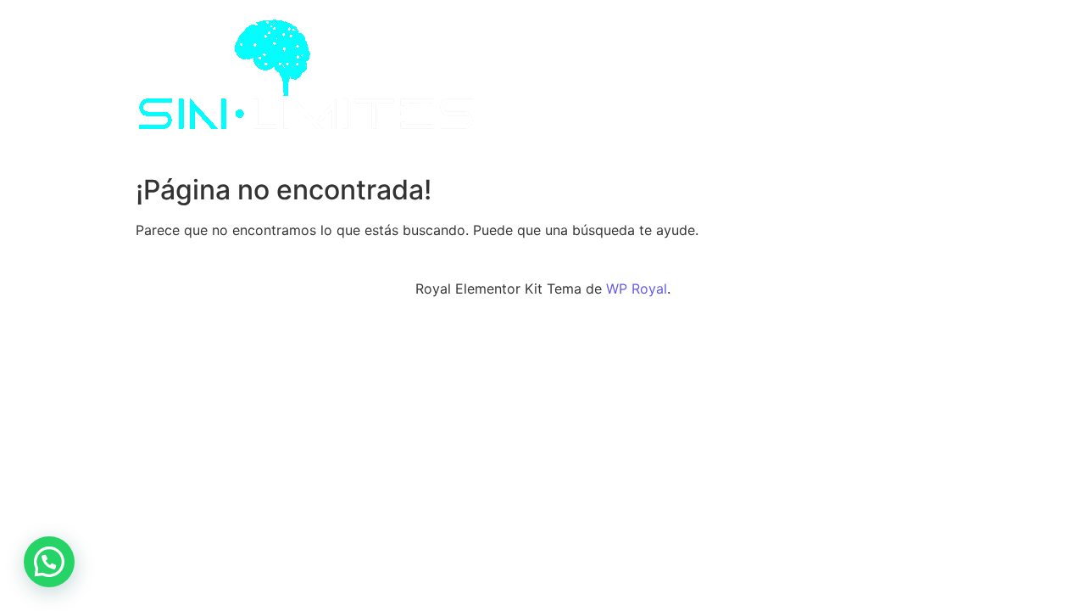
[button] (49, 561)
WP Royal (636, 288)
